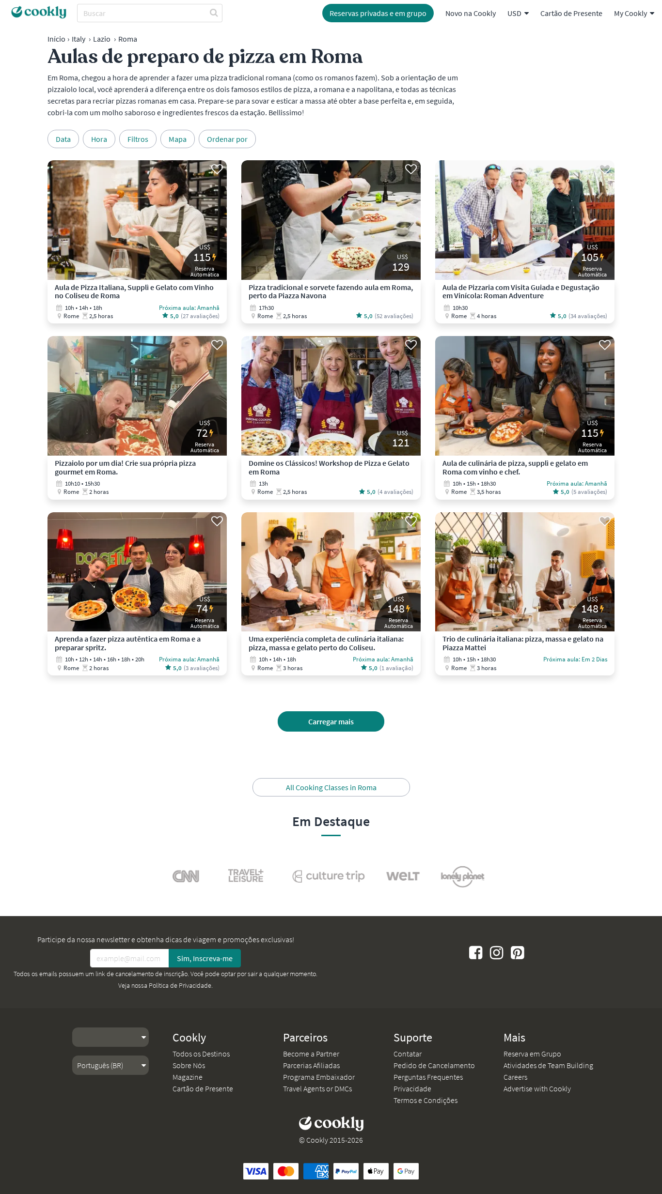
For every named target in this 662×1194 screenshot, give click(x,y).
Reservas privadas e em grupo (378, 13)
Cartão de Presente (571, 13)
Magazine (188, 1077)
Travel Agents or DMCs (317, 1088)
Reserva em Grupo (532, 1053)
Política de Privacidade (180, 985)
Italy (78, 39)
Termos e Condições (425, 1100)
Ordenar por (227, 139)
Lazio (101, 39)
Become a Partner (311, 1053)
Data (63, 139)
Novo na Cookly (470, 13)
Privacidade (412, 1088)
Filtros (137, 139)
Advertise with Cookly (537, 1088)
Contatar (408, 1053)
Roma (127, 39)
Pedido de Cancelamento (434, 1065)
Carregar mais (331, 721)
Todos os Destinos (201, 1053)
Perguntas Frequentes (428, 1077)
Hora (99, 139)
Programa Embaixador (319, 1077)
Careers (515, 1077)
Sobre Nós (189, 1065)
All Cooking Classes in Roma (331, 787)
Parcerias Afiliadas (311, 1065)
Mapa (178, 139)
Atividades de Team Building (548, 1065)
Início (56, 39)
